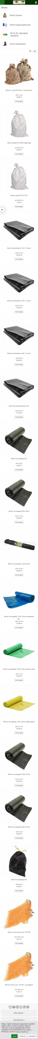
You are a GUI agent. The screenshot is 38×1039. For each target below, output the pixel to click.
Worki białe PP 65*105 (19, 195)
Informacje (18, 1013)
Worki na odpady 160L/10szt (19, 774)
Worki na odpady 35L (19, 458)
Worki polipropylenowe (20, 24)
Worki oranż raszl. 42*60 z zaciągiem (19, 985)
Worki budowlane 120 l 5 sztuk (19, 248)
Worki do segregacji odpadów (19, 34)
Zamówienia (18, 1020)
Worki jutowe (16, 15)
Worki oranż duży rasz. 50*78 (19, 932)
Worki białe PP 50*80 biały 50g (19, 143)
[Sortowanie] (35, 51)
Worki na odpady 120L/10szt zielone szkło (19, 669)
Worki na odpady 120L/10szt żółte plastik (19, 722)
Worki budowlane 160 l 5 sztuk (19, 301)
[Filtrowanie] (30, 51)
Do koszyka (19, 101)
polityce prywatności (21, 1032)
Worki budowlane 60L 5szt (19, 406)
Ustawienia (32, 1036)
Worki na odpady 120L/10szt (19, 564)
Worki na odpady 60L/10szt (19, 511)
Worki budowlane (18, 44)
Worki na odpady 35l (19, 879)
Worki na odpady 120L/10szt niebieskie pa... (19, 617)
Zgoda (14, 1036)
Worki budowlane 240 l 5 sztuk (19, 353)
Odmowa (22, 1036)
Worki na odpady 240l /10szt (19, 827)
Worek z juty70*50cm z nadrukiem (19, 90)
